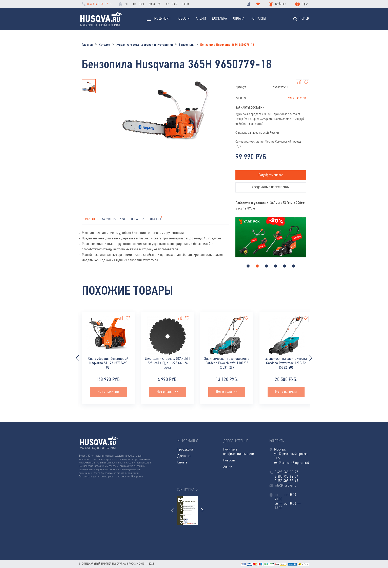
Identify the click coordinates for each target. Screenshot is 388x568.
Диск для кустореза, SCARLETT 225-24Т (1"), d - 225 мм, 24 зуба (167, 363)
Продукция (162, 19)
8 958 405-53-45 (286, 481)
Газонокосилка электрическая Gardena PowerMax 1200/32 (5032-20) (286, 363)
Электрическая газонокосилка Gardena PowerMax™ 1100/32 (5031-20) (226, 363)
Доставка (219, 19)
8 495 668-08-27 (97, 4)
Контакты (258, 19)
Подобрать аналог (270, 175)
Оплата (239, 19)
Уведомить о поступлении (271, 187)
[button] (248, 266)
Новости (183, 19)
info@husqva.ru (285, 486)
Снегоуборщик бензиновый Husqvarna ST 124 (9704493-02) (108, 363)
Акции (201, 19)
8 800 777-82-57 (286, 477)
